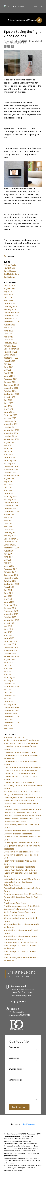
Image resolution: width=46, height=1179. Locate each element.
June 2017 (8, 557)
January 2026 (10, 309)
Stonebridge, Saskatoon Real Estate (20, 936)
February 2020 (10, 460)
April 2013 (8, 674)
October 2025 (10, 318)
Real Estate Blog (11, 274)
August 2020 (9, 442)
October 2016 (10, 581)
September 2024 (11, 358)
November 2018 (11, 505)
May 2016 (8, 596)
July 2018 (8, 517)
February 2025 (10, 342)
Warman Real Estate (13, 939)
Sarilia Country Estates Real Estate (20, 912)
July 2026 (8, 291)
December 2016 (11, 575)
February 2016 (10, 605)
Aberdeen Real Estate (14, 737)
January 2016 (10, 608)
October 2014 (10, 653)
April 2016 (8, 599)
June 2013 (8, 671)
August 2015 (9, 623)
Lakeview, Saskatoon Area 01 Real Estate (22, 815)
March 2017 (9, 566)
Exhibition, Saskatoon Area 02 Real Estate (23, 797)
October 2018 (10, 508)
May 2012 (8, 692)
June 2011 (8, 698)
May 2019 (8, 487)
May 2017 (8, 560)
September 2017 (11, 547)
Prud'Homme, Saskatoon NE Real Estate (22, 906)
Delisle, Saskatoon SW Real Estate (19, 773)
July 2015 (8, 626)
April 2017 (8, 563)
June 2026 (8, 294)
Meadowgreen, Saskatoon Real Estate (21, 842)
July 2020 (8, 445)
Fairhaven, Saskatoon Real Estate (19, 800)
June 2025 (8, 330)
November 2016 (11, 578)
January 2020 (10, 463)
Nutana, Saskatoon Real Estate (18, 882)
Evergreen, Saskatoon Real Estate (19, 794)
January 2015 (10, 644)
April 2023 (8, 409)
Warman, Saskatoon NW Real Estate (20, 942)
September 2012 (11, 686)
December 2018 (11, 502)
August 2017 (9, 551)
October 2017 (10, 545)
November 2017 (11, 541)
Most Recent (9, 285)
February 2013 (10, 677)
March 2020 (9, 457)
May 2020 (8, 451)
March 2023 (9, 412)
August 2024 (9, 361)
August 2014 (9, 659)
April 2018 (8, 526)
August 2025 (9, 324)
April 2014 (8, 668)
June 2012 (8, 689)
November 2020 (11, 433)
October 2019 (10, 472)
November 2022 (11, 424)
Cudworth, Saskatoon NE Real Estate (20, 770)
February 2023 (10, 415)
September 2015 (11, 620)
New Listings (9, 268)
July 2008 (8, 725)
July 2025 (8, 327)
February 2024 (10, 379)
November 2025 (11, 315)
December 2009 (11, 707)
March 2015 (9, 638)
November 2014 (11, 650)
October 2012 (10, 683)
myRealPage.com (28, 1124)
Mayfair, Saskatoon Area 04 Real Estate (22, 830)
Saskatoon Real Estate (14, 915)
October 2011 (10, 695)
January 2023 (10, 418)
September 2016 (11, 584)
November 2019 (11, 469)
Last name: (14, 1058)
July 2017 (8, 554)
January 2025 (10, 346)
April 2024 (8, 373)
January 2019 (10, 499)
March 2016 (9, 602)
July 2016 (8, 590)
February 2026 (10, 306)
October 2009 (10, 713)
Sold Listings (9, 277)
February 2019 (10, 496)
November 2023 (11, 388)
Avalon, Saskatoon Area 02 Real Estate (21, 740)
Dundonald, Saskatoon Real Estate (19, 782)
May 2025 (8, 333)
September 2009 (11, 716)
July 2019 (8, 481)
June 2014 (8, 662)
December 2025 (11, 312)
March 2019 (9, 493)
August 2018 (9, 514)
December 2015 (11, 611)
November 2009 (11, 710)
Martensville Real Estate (15, 821)
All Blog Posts (10, 265)
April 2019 (8, 490)
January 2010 (10, 704)
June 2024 (8, 367)
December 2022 (11, 421)
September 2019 (11, 475)
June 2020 (8, 448)
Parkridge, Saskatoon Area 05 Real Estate (23, 894)
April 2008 (8, 728)
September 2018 (11, 511)
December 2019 (11, 466)
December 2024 (11, 348)
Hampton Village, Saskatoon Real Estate (22, 809)
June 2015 (8, 629)
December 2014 (11, 647)
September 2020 (11, 439)
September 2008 (11, 722)
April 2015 (8, 635)
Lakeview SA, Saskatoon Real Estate (20, 812)
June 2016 (8, 593)
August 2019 (9, 478)
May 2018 (8, 523)
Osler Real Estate (12, 885)
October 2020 (10, 436)
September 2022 (11, 430)
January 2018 (10, 535)
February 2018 (10, 532)
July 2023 (8, 400)
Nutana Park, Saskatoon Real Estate (20, 870)
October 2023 (10, 391)
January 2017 (10, 572)
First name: (14, 1047)
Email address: (15, 1069)
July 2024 (8, 364)
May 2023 (8, 406)
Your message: (15, 1080)
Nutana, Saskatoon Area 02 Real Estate (22, 879)
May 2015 (8, 632)
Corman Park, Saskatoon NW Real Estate (22, 767)
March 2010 (9, 701)
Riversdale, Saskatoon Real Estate (19, 909)
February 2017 (10, 569)
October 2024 (10, 354)
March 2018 (9, 529)
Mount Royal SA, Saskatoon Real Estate (22, 851)
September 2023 (11, 394)
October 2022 (10, 427)
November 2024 (11, 352)
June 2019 (8, 484)
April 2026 (8, 300)
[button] (11, 1002)
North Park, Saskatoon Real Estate (19, 867)
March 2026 (9, 303)
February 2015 (10, 641)
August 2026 (9, 288)
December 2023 (11, 385)
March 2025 (9, 339)
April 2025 (8, 336)
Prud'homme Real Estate (15, 903)
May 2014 (8, 665)
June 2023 (8, 403)
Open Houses (10, 271)
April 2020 (8, 454)
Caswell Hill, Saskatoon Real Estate (20, 752)
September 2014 (11, 656)
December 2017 (11, 538)
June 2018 (8, 520)
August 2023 (9, 397)
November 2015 (11, 614)
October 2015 (10, 617)
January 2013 (10, 680)
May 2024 (8, 370)
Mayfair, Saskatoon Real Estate (18, 833)
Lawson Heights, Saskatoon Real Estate (22, 818)
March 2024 (9, 376)
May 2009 (8, 719)
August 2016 (9, 587)
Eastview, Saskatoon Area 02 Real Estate (22, 791)
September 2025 (11, 321)
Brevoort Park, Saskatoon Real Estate (21, 743)
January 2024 (10, 382)
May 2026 (8, 297)
